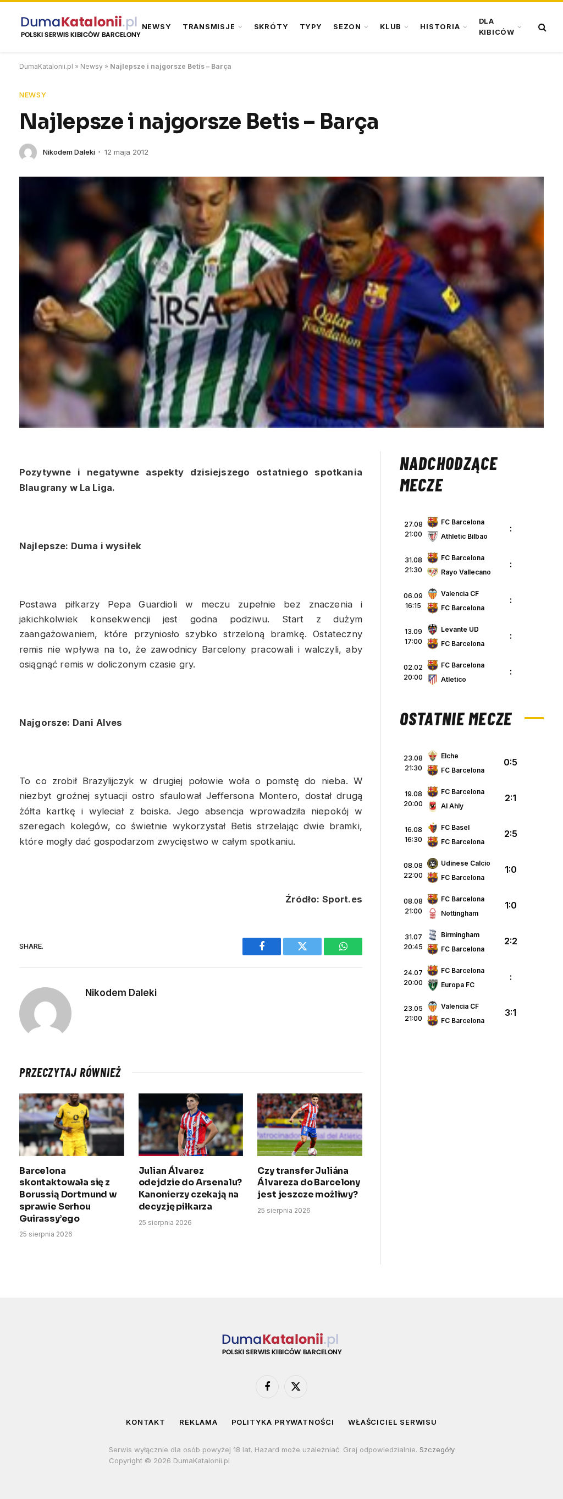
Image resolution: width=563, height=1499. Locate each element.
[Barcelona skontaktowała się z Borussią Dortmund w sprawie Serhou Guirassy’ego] (71, 1124)
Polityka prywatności (282, 1422)
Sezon (347, 27)
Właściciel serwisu (392, 1422)
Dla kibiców (497, 26)
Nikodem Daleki (69, 151)
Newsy (157, 27)
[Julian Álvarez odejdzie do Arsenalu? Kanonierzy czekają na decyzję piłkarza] (191, 1124)
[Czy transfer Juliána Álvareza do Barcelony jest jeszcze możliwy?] (309, 1124)
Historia (440, 27)
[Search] (541, 27)
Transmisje (209, 27)
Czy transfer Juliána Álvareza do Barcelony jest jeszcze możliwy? (308, 1183)
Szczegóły (437, 1449)
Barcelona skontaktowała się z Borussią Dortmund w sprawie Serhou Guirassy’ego (68, 1194)
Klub (390, 27)
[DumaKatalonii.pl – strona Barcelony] (80, 27)
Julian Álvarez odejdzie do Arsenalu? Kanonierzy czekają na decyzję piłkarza (190, 1188)
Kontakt (145, 1422)
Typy (311, 27)
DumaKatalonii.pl (46, 66)
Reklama (198, 1422)
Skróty (271, 27)
